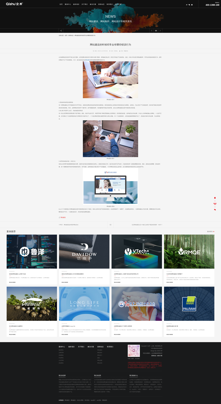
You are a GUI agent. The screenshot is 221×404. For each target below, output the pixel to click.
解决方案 (93, 4)
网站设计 (99, 355)
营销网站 (61, 355)
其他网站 (61, 363)
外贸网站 (61, 357)
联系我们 (110, 4)
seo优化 (99, 400)
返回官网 (118, 4)
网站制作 (99, 352)
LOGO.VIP (159, 350)
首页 (61, 4)
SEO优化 (87, 400)
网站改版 (99, 360)
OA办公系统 (80, 400)
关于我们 (85, 4)
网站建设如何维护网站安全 (71, 224)
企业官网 (61, 360)
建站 (98, 357)
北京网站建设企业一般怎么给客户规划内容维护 (144, 224)
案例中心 (68, 4)
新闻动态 (101, 4)
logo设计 (93, 400)
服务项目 (76, 4)
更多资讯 (210, 231)
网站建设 (87, 60)
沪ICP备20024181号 (156, 348)
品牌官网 (61, 352)
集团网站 (61, 350)
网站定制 (99, 363)
